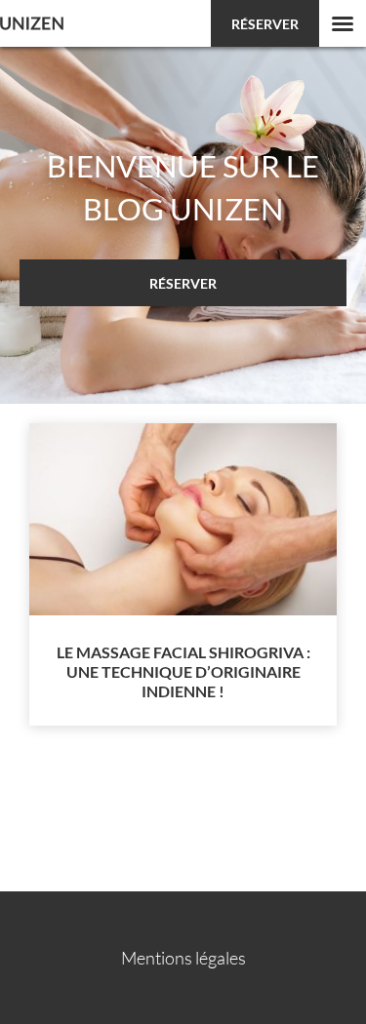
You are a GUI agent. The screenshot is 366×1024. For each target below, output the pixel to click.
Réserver (265, 24)
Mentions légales (183, 957)
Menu (342, 23)
